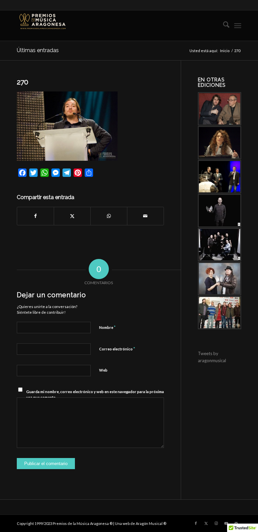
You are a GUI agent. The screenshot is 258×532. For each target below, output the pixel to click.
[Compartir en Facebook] (35, 216)
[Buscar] (222, 25)
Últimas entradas (38, 50)
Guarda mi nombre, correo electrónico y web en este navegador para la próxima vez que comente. (95, 394)
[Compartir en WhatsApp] (109, 216)
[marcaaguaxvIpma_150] (42, 25)
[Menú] (237, 25)
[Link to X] (206, 523)
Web (103, 370)
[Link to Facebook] (196, 523)
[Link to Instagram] (216, 523)
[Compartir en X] (72, 216)
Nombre (107, 327)
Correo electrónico (117, 348)
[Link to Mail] (236, 523)
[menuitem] (222, 25)
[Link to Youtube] (226, 523)
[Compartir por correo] (145, 216)
